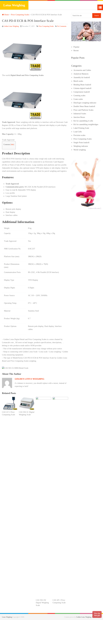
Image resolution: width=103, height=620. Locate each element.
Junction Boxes (79, 117)
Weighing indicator (80, 146)
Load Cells (77, 132)
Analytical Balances (80, 74)
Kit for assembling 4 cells (83, 121)
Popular (76, 47)
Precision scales (79, 135)
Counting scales (79, 96)
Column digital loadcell (82, 88)
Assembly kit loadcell (81, 77)
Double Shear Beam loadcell (84, 106)
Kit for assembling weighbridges (85, 124)
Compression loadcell (81, 92)
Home (6, 15)
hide (12, 144)
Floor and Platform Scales (83, 110)
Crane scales (78, 99)
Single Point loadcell (81, 143)
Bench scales (78, 81)
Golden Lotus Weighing (11, 26)
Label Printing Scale (81, 128)
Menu (100, 7)
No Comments (61, 26)
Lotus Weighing (14, 5)
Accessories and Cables (82, 70)
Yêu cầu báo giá (97, 614)
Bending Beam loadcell (82, 85)
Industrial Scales (79, 114)
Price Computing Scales (20, 15)
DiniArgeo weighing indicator (84, 103)
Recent (76, 51)
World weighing (79, 150)
